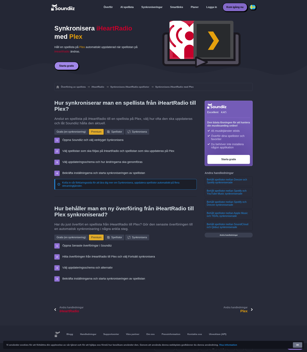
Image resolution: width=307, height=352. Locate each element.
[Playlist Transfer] (63, 7)
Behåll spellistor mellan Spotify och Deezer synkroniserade (227, 203)
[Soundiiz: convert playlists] (57, 334)
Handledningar (88, 334)
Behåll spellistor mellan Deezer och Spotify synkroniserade (227, 181)
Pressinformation (171, 334)
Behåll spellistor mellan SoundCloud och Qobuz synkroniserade (227, 225)
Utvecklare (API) (217, 334)
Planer (195, 7)
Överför (108, 7)
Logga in (211, 7)
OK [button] (297, 345)
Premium (96, 131)
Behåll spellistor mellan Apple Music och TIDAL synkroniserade (227, 214)
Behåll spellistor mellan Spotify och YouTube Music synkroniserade (227, 192)
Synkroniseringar (151, 7)
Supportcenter (111, 334)
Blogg (70, 334)
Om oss (150, 334)
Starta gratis (66, 65)
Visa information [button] (228, 345)
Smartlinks (176, 7)
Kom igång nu (235, 7)
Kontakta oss (194, 334)
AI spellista (127, 7)
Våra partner (132, 334)
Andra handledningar (229, 235)
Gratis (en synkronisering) (71, 131)
